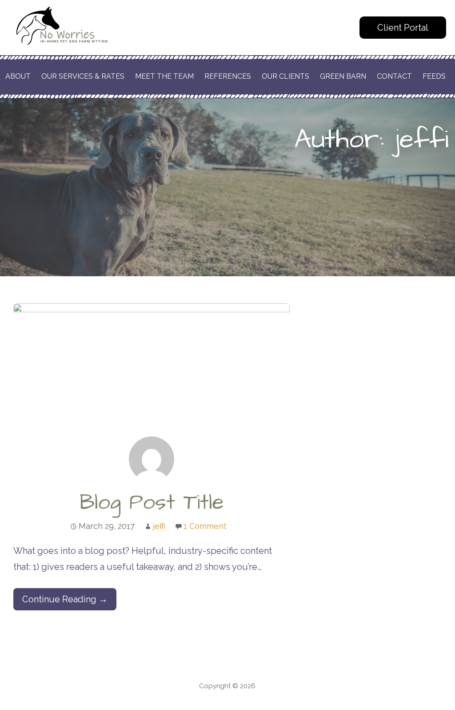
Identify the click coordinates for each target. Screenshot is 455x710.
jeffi (159, 526)
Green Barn (343, 76)
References (227, 76)
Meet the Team (164, 76)
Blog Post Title (152, 502)
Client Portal (402, 27)
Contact (394, 76)
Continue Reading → (65, 599)
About (18, 76)
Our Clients (285, 76)
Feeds (434, 76)
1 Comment (205, 526)
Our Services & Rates (82, 76)
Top (434, 689)
